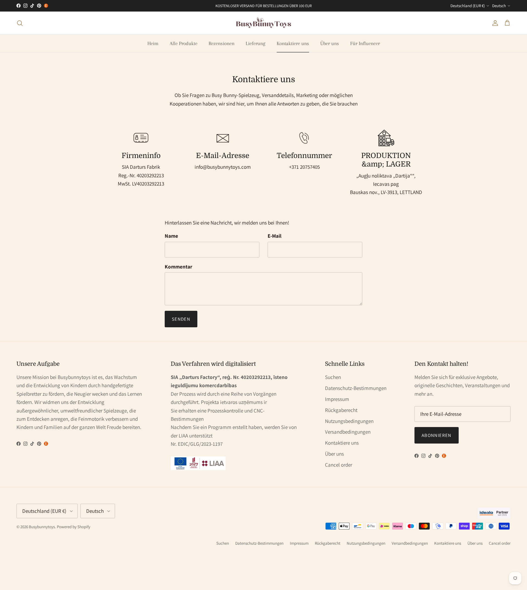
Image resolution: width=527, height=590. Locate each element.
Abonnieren (437, 435)
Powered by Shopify (73, 526)
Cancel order (338, 464)
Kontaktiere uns (293, 43)
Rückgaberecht (341, 410)
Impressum (337, 399)
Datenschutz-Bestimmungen (355, 388)
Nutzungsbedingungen (349, 421)
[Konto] (494, 23)
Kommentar (178, 266)
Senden (181, 319)
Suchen (333, 377)
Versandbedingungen (348, 431)
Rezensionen (221, 43)
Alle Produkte (183, 43)
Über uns (329, 43)
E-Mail (274, 235)
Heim (152, 43)
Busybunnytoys (42, 526)
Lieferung (255, 43)
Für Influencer (365, 43)
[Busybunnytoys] (263, 23)
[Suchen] (19, 23)
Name (171, 235)
